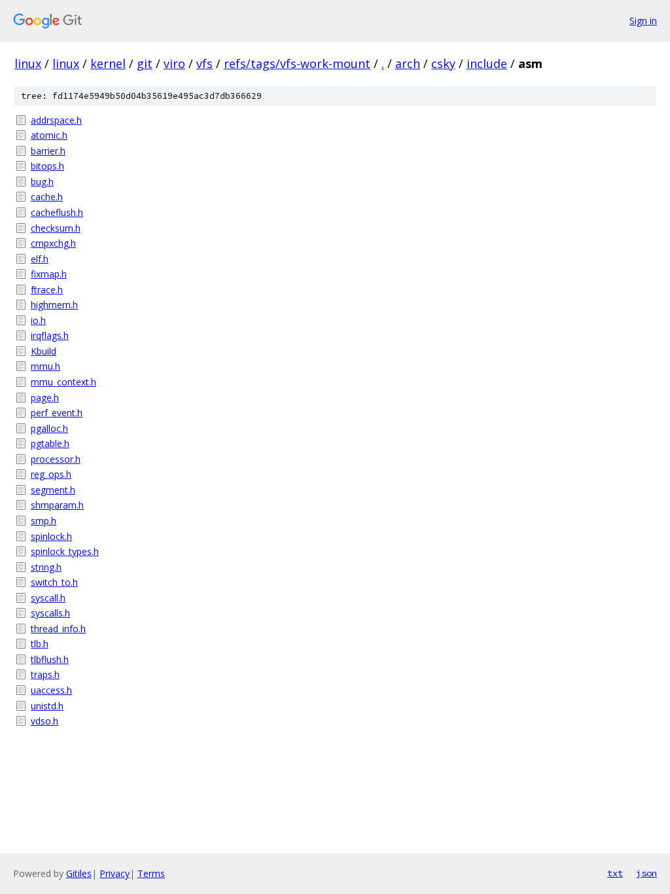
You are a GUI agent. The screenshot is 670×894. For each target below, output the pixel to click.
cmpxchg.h (53, 243)
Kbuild (43, 351)
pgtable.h (50, 443)
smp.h (43, 520)
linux (27, 63)
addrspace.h (56, 120)
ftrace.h (47, 289)
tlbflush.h (50, 659)
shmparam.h (57, 505)
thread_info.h (58, 628)
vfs (204, 63)
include (487, 63)
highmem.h (54, 304)
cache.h (47, 196)
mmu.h (45, 366)
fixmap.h (49, 274)
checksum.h (55, 228)
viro (174, 63)
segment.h (53, 490)
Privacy (114, 873)
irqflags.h (50, 335)
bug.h (42, 181)
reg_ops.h (51, 474)
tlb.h (39, 643)
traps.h (45, 674)
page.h (45, 397)
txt (615, 873)
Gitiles (79, 873)
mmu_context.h (63, 382)
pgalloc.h (49, 428)
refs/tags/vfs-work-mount (297, 63)
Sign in (643, 20)
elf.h (39, 259)
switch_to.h (54, 582)
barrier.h (48, 151)
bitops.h (47, 166)
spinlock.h (51, 536)
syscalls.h (50, 613)
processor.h (55, 459)
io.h (38, 320)
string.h (46, 567)
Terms (151, 873)
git (144, 63)
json (646, 873)
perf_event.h (56, 412)
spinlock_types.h (65, 551)
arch (407, 63)
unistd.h (47, 706)
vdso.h (44, 721)
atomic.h (49, 135)
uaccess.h (51, 690)
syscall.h (48, 598)
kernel (108, 63)
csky (443, 63)
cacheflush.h (57, 212)
